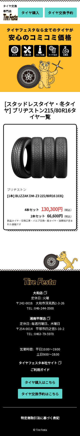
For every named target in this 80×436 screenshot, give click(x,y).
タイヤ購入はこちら (40, 382)
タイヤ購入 (30, 12)
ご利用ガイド (40, 369)
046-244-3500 (44, 308)
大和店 (38, 293)
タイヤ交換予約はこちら (40, 393)
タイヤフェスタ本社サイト (38, 362)
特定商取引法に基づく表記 (40, 418)
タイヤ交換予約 (60, 12)
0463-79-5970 (44, 333)
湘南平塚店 (38, 318)
